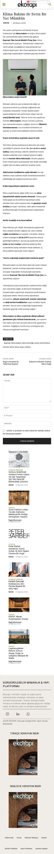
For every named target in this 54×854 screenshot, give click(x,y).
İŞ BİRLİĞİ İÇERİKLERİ (16, 470)
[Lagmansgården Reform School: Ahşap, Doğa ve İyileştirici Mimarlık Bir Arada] (19, 636)
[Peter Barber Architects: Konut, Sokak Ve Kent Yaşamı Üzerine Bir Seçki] (19, 534)
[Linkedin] (17, 714)
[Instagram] (7, 714)
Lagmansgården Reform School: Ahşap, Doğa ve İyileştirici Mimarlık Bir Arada (18, 653)
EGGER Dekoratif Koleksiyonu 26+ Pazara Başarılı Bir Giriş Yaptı (17, 585)
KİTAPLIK (12, 544)
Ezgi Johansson (15, 520)
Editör (6, 23)
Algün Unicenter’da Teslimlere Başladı (11, 363)
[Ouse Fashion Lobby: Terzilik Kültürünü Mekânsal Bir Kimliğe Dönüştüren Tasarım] (19, 498)
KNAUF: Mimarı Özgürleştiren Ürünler (18, 617)
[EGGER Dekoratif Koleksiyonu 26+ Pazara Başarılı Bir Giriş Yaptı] (19, 569)
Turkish (32, 2)
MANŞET (12, 507)
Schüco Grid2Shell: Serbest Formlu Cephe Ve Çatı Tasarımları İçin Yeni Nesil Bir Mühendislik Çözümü (19, 477)
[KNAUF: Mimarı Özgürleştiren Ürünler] (19, 604)
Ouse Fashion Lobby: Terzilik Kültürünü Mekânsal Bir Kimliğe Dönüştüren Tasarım (19, 513)
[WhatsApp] (28, 714)
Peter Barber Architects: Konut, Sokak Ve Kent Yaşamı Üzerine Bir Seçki (19, 550)
